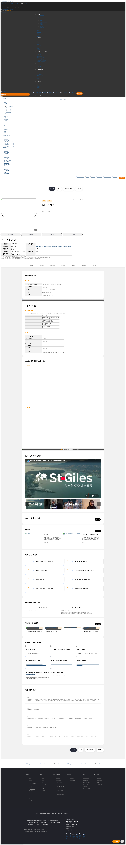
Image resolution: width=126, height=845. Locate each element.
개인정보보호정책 (28, 813)
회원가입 (39, 95)
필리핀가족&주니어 (58, 774)
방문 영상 (31, 234)
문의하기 (17, 3)
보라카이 (32, 787)
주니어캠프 (58, 780)
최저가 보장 (72, 780)
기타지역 (32, 790)
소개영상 (63, 265)
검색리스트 (79, 188)
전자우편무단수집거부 (45, 813)
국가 (30, 778)
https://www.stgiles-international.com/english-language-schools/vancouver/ (54, 246)
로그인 (35, 95)
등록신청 (52, 188)
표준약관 (94, 265)
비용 (30, 792)
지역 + (30, 780)
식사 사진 (72, 234)
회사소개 (54, 813)
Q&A (59, 188)
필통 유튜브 (85, 786)
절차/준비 (31, 800)
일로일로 (32, 789)
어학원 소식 (99, 784)
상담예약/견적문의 (68, 188)
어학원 (30, 802)
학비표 (31, 265)
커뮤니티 (96, 774)
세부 (31, 781)
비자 (30, 794)
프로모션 (69, 774)
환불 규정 (84, 265)
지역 (43, 780)
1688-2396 (3, 3)
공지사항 (99, 778)
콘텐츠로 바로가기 (5, 1)
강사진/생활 (52, 265)
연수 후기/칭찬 (86, 788)
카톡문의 (10, 3)
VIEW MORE (98, 519)
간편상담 (116, 841)
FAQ (98, 782)
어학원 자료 (10, 234)
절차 (43, 788)
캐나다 (41, 774)
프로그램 (30, 796)
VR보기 (73, 265)
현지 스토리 (85, 784)
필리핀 (27, 774)
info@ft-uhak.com (32, 822)
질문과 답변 (99, 780)
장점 (30, 798)
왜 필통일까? (86, 778)
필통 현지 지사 (86, 782)
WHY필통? (83, 774)
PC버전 (25, 3)
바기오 (32, 786)
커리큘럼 (42, 265)
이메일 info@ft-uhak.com (71, 824)
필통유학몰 (79, 93)
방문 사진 (52, 234)
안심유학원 (85, 780)
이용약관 (36, 813)
